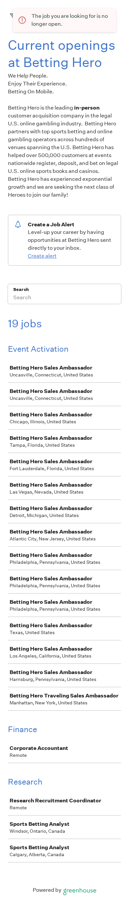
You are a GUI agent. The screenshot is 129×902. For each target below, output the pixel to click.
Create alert (42, 256)
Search (21, 289)
